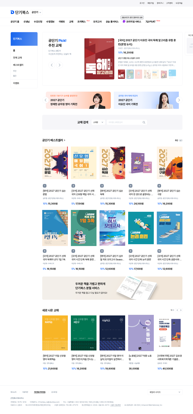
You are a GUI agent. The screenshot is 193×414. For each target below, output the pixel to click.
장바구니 (160, 3)
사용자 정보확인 (115, 405)
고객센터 (169, 3)
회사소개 (13, 392)
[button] (51, 65)
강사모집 (54, 392)
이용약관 (25, 392)
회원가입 (150, 3)
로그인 (142, 3)
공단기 (35, 12)
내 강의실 (179, 3)
